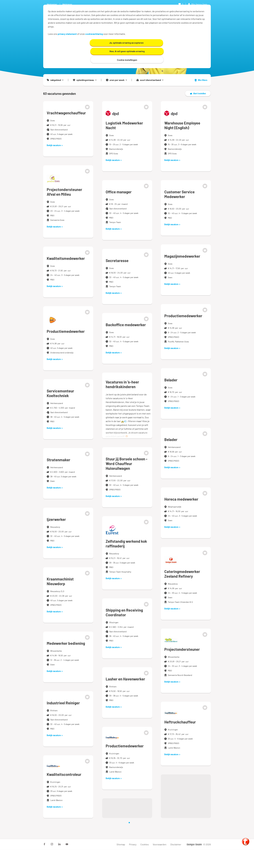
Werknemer (52, 4)
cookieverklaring (94, 33)
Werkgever (67, 4)
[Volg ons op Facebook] (44, 844)
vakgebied (55, 80)
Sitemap (121, 844)
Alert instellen (199, 93)
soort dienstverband (150, 80)
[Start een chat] (245, 841)
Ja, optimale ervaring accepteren (126, 42)
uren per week (117, 80)
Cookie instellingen (127, 59)
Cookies (144, 844)
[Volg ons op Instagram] (52, 844)
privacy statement (67, 33)
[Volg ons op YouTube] (67, 844)
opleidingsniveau (85, 80)
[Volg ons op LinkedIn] (59, 844)
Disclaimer (175, 844)
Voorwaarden (159, 844)
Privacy (132, 844)
